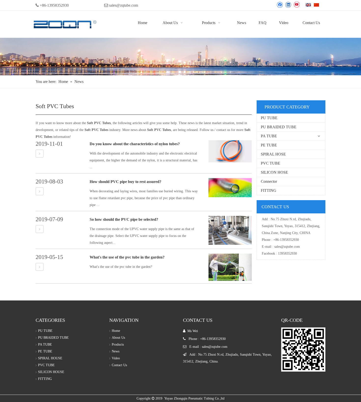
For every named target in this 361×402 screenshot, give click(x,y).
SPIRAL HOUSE (50, 358)
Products (118, 344)
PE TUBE (269, 145)
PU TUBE (269, 118)
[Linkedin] (288, 4)
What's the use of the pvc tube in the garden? (127, 257)
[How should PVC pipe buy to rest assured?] (39, 191)
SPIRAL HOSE (273, 154)
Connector (269, 181)
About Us (118, 337)
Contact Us (119, 365)
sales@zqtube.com (123, 5)
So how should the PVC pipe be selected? (124, 219)
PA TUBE (269, 136)
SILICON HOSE (274, 172)
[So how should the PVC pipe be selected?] (39, 229)
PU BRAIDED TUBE (278, 127)
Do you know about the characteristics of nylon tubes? (135, 144)
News (115, 351)
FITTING (268, 190)
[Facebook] (280, 4)
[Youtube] (296, 4)
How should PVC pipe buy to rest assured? (125, 182)
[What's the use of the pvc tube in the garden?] (39, 267)
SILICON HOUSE (51, 372)
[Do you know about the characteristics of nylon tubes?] (39, 153)
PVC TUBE (270, 163)
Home (116, 331)
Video (116, 358)
